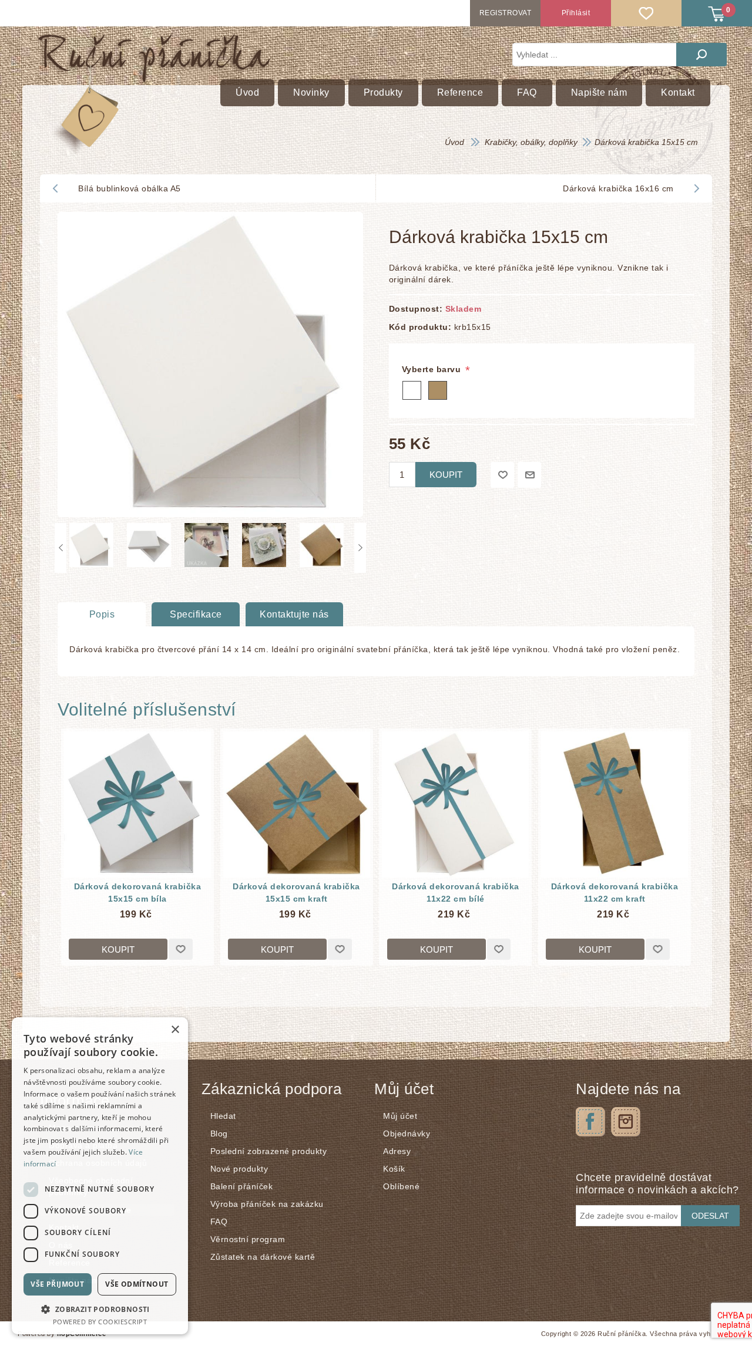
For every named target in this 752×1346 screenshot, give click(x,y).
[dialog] (100, 1175)
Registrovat (505, 13)
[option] (95, 548)
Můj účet (400, 1116)
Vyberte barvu (433, 369)
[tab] (102, 614)
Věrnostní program (248, 1239)
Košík (394, 1168)
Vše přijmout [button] (57, 1284)
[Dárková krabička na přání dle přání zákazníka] (455, 804)
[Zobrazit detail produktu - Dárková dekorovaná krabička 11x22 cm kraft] (614, 804)
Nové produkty (239, 1168)
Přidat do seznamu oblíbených (181, 949)
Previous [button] (60, 548)
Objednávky (406, 1133)
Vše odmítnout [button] (136, 1284)
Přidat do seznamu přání (502, 475)
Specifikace (196, 614)
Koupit (445, 475)
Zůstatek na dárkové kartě (262, 1256)
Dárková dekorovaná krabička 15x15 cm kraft (296, 892)
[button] (100, 1308)
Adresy (397, 1151)
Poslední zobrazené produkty (268, 1151)
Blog (219, 1133)
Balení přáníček (241, 1186)
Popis (102, 614)
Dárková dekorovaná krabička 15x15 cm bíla (138, 892)
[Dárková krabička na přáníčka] (137, 804)
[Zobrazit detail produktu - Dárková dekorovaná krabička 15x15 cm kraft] (296, 804)
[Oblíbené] (646, 13)
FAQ (219, 1221)
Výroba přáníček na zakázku (267, 1204)
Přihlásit (576, 13)
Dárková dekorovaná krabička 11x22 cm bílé (455, 892)
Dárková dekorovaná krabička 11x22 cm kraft (615, 892)
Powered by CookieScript (100, 1321)
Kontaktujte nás (294, 614)
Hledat (701, 54)
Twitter (625, 1121)
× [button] (174, 1029)
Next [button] (360, 548)
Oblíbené (401, 1186)
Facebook (590, 1121)
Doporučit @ (529, 475)
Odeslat (710, 1215)
